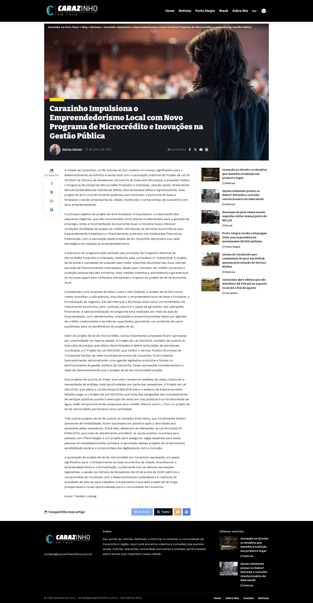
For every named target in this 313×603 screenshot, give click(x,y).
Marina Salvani (72, 149)
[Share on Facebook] (189, 149)
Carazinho (231, 293)
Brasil (228, 225)
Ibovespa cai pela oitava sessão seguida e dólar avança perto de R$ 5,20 (244, 216)
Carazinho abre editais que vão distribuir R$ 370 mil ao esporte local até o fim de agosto (244, 284)
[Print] (206, 149)
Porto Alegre (232, 246)
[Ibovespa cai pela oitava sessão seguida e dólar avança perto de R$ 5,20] (210, 217)
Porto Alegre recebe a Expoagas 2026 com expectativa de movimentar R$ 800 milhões (244, 237)
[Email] (200, 149)
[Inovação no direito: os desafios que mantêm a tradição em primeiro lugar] (210, 174)
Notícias (57, 99)
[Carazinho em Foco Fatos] (73, 11)
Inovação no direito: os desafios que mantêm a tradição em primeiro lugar (244, 174)
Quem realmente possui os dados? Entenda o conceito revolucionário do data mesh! (243, 195)
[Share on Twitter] (195, 149)
